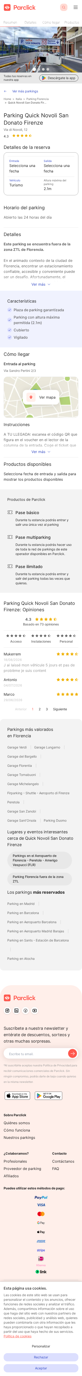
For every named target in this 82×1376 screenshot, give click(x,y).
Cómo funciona (17, 1130)
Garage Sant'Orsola (22, 820)
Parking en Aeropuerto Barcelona (32, 922)
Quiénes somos (17, 1123)
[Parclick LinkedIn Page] (16, 1010)
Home (7, 99)
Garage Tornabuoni (22, 775)
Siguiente (60, 709)
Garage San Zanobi (22, 811)
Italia (19, 99)
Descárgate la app (61, 78)
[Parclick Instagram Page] (7, 1010)
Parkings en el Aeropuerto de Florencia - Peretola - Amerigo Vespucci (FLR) (35, 860)
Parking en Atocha (21, 958)
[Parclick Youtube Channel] (34, 1010)
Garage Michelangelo (23, 784)
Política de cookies (17, 1336)
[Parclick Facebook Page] (25, 1010)
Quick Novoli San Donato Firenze (27, 102)
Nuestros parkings (19, 1137)
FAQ (55, 1168)
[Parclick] (20, 7)
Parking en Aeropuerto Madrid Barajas (36, 931)
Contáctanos (63, 1161)
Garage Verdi (17, 747)
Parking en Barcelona (23, 913)
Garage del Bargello (22, 756)
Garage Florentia (20, 765)
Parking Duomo (55, 820)
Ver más (38, 284)
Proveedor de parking (22, 1168)
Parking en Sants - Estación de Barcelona (38, 940)
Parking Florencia (37, 99)
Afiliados (11, 1176)
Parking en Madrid (21, 904)
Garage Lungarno (47, 747)
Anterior (21, 709)
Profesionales (15, 1161)
